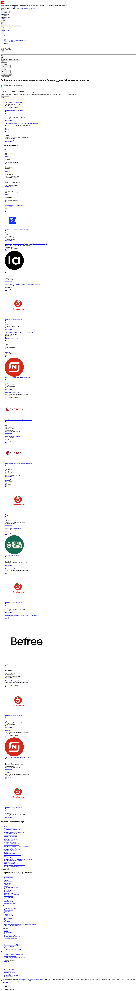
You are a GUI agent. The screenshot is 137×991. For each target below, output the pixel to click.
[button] (2, 27)
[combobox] (8, 48)
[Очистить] (3, 51)
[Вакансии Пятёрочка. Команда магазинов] (70, 304)
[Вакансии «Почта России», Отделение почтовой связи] (70, 220)
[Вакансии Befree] (70, 641)
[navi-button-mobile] (2, 32)
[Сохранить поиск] (2, 56)
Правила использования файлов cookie (27, 8)
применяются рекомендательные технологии (32, 979)
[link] (3, 24)
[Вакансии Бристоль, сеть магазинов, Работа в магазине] (70, 409)
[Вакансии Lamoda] (70, 260)
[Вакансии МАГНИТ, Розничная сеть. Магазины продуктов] (70, 367)
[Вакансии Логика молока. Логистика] (70, 545)
